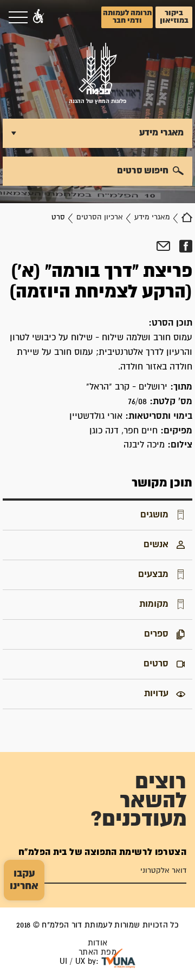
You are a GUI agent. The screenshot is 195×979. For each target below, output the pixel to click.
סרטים (156, 663)
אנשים (156, 544)
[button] (38, 17)
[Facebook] (185, 246)
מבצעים (153, 574)
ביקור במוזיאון (174, 17)
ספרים (156, 634)
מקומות (153, 604)
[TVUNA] (118, 958)
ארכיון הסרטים (99, 217)
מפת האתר (97, 952)
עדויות (156, 693)
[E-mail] (163, 246)
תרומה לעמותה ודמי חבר (127, 17)
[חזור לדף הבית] (186, 217)
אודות (98, 942)
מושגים (154, 514)
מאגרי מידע (152, 217)
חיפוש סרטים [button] (142, 170)
